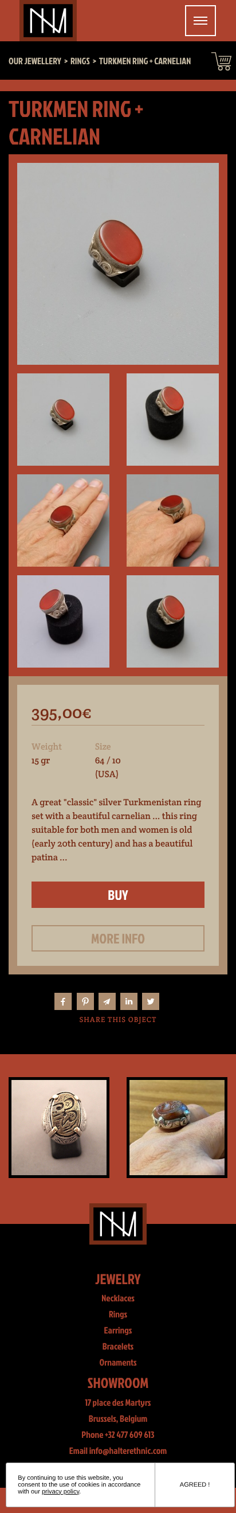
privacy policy (60, 1491)
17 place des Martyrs (118, 1403)
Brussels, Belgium (118, 1419)
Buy (118, 894)
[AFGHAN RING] (177, 1127)
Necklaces (118, 1298)
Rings (118, 1314)
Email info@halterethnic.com (118, 1451)
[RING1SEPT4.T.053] (59, 1127)
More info (118, 938)
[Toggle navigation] (200, 20)
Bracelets (118, 1346)
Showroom (118, 1382)
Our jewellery (35, 61)
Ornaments (117, 1362)
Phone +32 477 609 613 (117, 1435)
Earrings (118, 1330)
